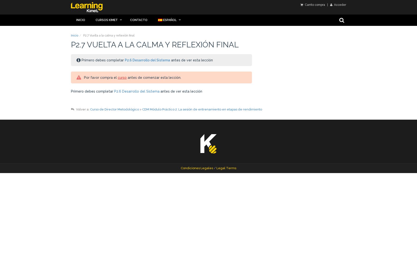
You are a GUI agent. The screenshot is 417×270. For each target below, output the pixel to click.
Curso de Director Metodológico (114, 109)
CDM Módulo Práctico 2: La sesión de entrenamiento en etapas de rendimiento (202, 109)
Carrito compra (314, 5)
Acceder (339, 5)
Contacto (138, 20)
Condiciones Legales (197, 168)
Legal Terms (226, 168)
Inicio (80, 20)
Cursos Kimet (107, 20)
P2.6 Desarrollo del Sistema (147, 60)
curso (122, 78)
